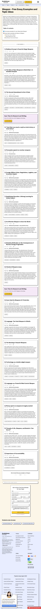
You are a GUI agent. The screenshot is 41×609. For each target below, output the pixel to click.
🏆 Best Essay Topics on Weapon (10, 34)
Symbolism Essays (30, 601)
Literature (29, 549)
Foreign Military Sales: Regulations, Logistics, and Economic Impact (21, 173)
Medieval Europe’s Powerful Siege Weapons (19, 49)
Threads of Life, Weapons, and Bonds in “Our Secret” (20, 429)
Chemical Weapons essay (14, 267)
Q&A (28, 547)
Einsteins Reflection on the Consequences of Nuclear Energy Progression (20, 243)
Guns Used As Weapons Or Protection (17, 300)
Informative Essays (19, 592)
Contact (29, 537)
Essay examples (20, 44)
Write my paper (20, 512)
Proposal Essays (18, 596)
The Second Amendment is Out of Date (18, 92)
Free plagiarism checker (20, 535)
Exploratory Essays (31, 589)
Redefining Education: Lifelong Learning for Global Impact (19, 197)
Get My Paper (8, 120)
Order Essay (18, 546)
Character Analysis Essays (19, 602)
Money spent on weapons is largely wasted (19, 406)
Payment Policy (18, 560)
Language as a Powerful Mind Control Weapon (20, 383)
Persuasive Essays (19, 594)
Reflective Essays (30, 596)
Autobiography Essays (31, 579)
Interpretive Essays (19, 605)
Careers (29, 539)
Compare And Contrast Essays (19, 584)
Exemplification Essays (19, 589)
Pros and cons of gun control (28, 523)
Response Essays (18, 607)
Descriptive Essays (30, 587)
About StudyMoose (31, 535)
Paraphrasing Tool (19, 544)
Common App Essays (8, 583)
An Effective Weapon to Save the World (18, 221)
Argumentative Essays (19, 579)
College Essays (30, 581)
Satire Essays (29, 599)
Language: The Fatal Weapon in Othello (18, 321)
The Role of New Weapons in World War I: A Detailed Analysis (19, 70)
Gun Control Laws (17, 523)
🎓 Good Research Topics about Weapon (11, 37)
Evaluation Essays (7, 589)
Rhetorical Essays (18, 599)
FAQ (28, 542)
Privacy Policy (18, 557)
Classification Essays (19, 581)
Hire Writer (28, 1)
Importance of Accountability (15, 453)
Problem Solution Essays (32, 594)
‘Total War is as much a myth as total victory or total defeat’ (20, 128)
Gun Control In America (7, 523)
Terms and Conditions (19, 555)
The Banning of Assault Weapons (16, 342)
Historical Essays (30, 605)
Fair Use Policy (18, 559)
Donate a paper (30, 544)
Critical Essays (6, 587)
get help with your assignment (9, 605)
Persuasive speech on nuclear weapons (18, 150)
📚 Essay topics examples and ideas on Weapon (13, 33)
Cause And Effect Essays (8, 581)
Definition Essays (18, 587)
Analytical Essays (7, 579)
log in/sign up (19, 1)
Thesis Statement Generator (20, 537)
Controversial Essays (31, 583)
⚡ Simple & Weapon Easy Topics (10, 36)
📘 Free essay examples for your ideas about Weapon (15, 31)
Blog (28, 546)
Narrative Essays (30, 592)
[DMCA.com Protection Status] (29, 562)
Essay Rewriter (18, 542)
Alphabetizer (18, 539)
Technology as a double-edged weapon (18, 362)
